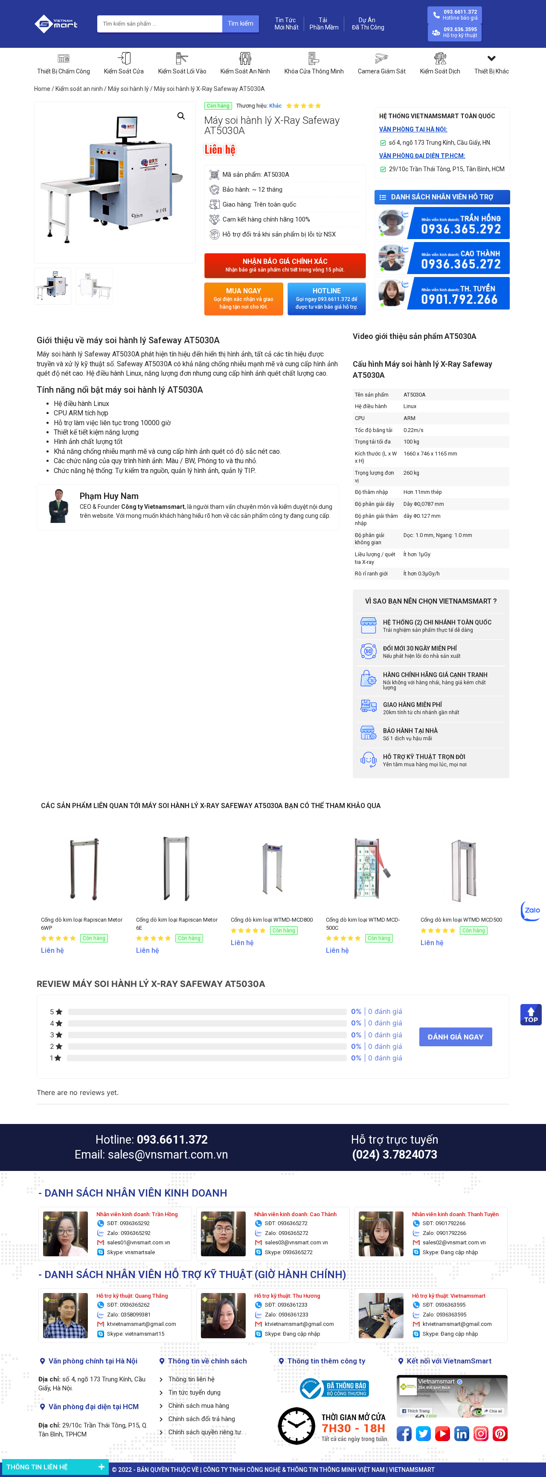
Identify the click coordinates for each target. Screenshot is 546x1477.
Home (42, 88)
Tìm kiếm (240, 23)
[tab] (55, 1467)
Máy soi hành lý (128, 88)
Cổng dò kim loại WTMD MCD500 (461, 920)
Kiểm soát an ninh (79, 88)
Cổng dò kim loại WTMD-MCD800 (272, 920)
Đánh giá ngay (456, 1037)
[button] (285, 265)
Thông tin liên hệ (36, 1467)
